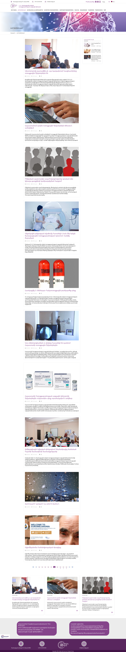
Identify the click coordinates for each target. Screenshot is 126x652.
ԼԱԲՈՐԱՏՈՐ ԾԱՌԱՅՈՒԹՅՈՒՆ (67, 10)
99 (57, 567)
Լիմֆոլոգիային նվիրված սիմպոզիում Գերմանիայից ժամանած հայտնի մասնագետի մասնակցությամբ (50, 450)
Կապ (103, 1)
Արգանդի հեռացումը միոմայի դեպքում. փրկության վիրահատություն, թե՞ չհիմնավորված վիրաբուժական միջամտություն (100, 57)
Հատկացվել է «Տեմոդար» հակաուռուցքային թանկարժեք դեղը (50, 290)
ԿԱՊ (105, 10)
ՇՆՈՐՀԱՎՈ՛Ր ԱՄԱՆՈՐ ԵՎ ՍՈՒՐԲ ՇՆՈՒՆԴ (42, 504)
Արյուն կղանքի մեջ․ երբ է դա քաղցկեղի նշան (100, 44)
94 (42, 567)
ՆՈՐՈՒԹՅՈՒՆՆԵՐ (22, 10)
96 (48, 567)
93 (39, 567)
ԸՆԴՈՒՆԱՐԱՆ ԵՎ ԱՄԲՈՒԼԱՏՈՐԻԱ (35, 10)
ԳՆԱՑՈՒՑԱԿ (91, 10)
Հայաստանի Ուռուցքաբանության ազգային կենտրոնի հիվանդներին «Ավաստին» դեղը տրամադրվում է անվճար (48, 397)
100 (60, 567)
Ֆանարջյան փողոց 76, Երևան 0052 (21, 1)
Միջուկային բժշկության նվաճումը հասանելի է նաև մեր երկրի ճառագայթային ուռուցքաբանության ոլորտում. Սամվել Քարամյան (50, 235)
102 (66, 567)
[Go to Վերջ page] (72, 567)
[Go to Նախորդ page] (36, 567)
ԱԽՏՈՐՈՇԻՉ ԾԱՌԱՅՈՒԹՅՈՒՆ (51, 10)
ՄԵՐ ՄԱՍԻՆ (14, 10)
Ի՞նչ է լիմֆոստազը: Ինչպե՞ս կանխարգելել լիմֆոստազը (97, 50)
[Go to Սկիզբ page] (33, 567)
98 (54, 567)
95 (45, 567)
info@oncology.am (51, 1)
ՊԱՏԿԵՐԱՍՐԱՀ (99, 10)
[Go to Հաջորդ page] (69, 567)
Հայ (113, 1)
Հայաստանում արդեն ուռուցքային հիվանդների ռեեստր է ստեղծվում (61, 598)
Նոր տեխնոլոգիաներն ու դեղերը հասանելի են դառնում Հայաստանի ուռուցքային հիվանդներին (47, 344)
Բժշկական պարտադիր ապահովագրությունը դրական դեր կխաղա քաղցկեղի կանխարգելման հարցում (49, 180)
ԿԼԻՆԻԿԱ (77, 10)
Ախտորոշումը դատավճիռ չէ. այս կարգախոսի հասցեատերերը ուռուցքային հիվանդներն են (26, 598)
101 (63, 567)
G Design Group (70, 651)
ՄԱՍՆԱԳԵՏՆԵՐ (83, 10)
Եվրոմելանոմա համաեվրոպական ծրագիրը (43, 547)
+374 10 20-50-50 (38, 1)
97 (51, 567)
